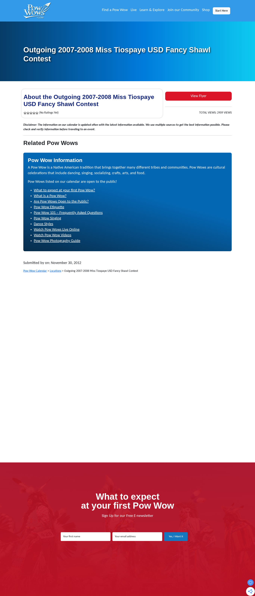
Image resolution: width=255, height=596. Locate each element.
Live (134, 10)
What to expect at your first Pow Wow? (64, 190)
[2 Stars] (28, 112)
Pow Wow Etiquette (49, 207)
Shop (206, 10)
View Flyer (198, 96)
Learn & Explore (152, 10)
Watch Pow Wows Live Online (57, 230)
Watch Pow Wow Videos (52, 235)
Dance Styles (43, 224)
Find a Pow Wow (115, 10)
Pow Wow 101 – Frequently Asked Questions (68, 213)
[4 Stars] (33, 112)
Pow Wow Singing (47, 218)
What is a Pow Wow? (50, 196)
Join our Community (183, 10)
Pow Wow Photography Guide (57, 241)
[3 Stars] (30, 112)
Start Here (221, 10)
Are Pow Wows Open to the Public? (61, 202)
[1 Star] (25, 112)
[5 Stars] (36, 112)
